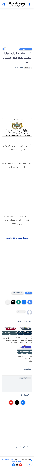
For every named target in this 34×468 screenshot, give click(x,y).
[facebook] (23, 402)
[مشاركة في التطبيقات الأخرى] (7, 302)
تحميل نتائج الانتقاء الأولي (17, 238)
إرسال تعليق (25, 378)
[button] (24, 302)
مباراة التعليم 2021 (26, 49)
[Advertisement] (17, 29)
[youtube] (11, 402)
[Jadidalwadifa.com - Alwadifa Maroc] (17, 4)
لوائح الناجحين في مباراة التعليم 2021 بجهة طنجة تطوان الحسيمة (25, 340)
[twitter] (17, 402)
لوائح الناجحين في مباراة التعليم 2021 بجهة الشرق (25, 359)
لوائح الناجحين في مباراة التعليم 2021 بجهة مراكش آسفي (9, 340)
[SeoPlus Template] (31, 459)
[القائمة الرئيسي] (30, 4)
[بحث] (3, 4)
